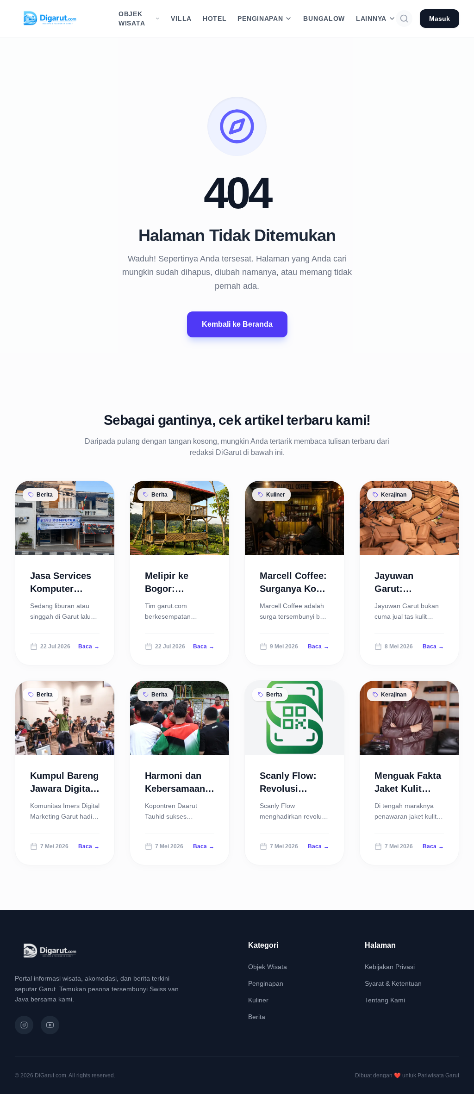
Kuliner (258, 1000)
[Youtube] (50, 1025)
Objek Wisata (267, 966)
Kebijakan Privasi (390, 966)
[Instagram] (24, 1025)
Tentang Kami (385, 1000)
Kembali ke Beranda (237, 324)
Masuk (439, 18)
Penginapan (265, 983)
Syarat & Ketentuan (393, 983)
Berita (256, 1016)
